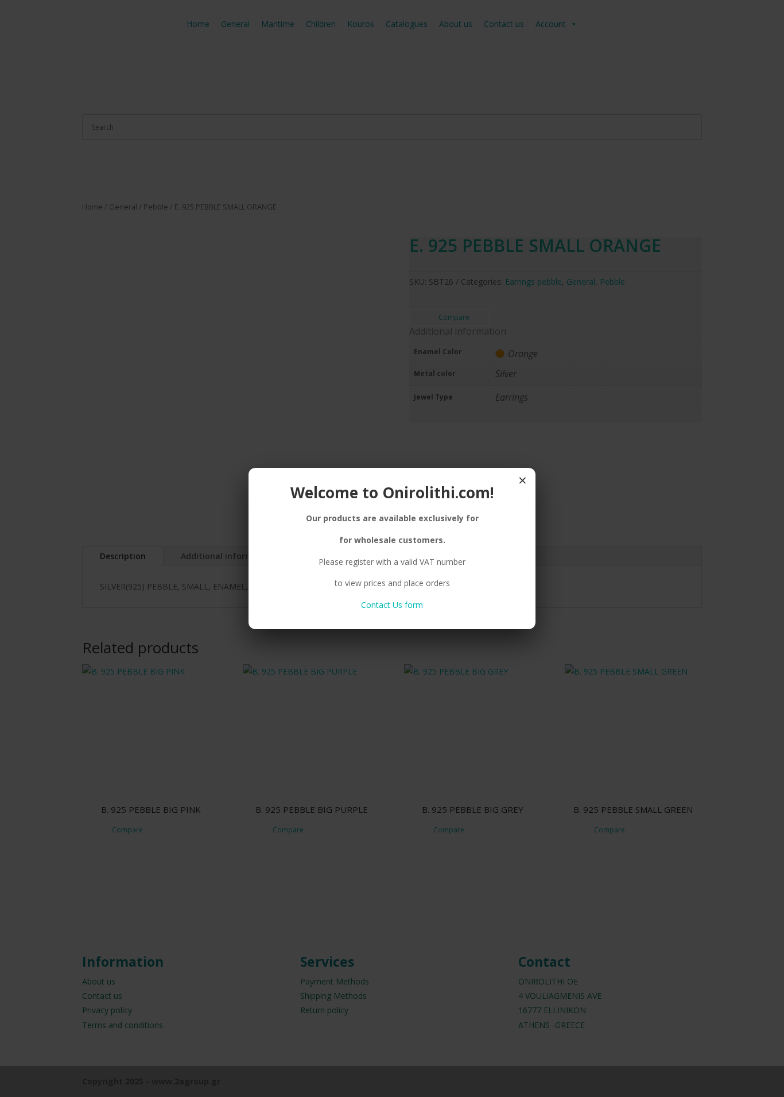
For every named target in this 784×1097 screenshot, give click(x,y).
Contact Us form (392, 604)
